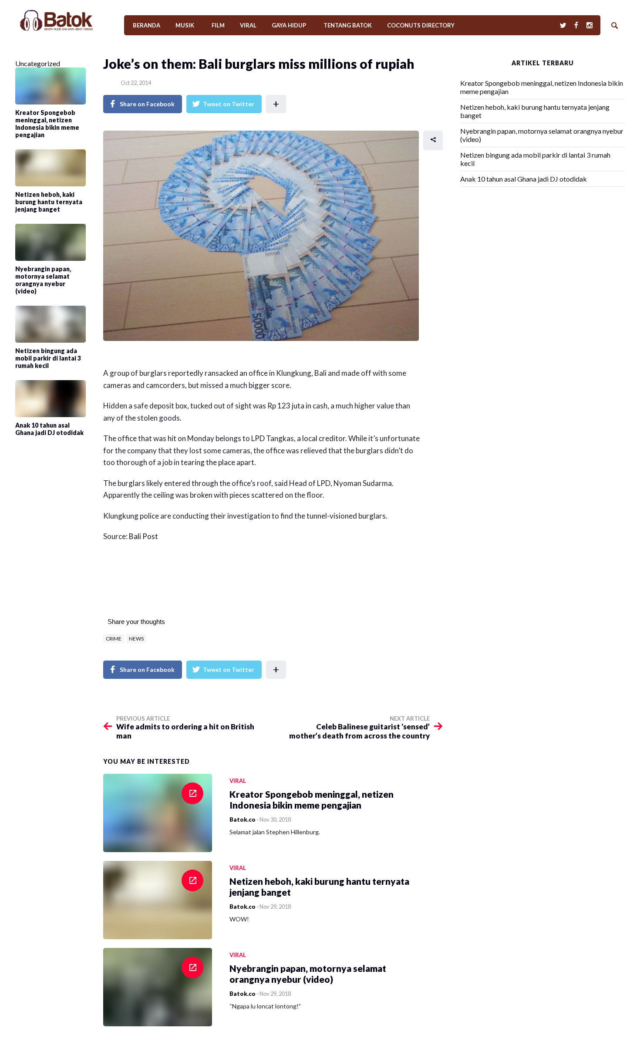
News (136, 638)
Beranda (146, 25)
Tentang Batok (347, 25)
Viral (248, 25)
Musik (184, 25)
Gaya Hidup (289, 25)
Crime (113, 638)
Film (218, 25)
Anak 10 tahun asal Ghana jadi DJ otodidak (523, 179)
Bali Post (143, 536)
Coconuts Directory (421, 25)
